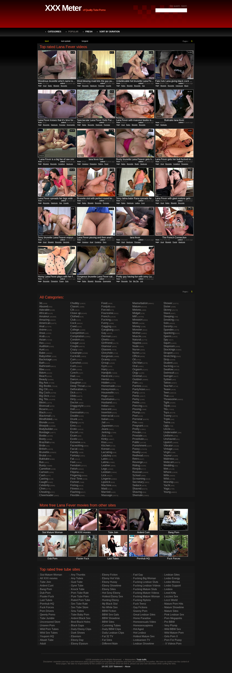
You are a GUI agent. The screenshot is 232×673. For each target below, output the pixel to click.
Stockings (169, 349)
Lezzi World (171, 600)
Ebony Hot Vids (111, 578)
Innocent (106, 409)
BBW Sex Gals (110, 614)
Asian (42, 339)
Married (105, 491)
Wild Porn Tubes (49, 629)
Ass (143, 86)
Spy (166, 339)
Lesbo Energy (172, 578)
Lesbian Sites (172, 574)
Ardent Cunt (46, 585)
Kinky (104, 438)
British (43, 448)
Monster (137, 329)
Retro (135, 458)
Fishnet (74, 481)
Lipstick (105, 481)
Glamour (106, 346)
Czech (74, 372)
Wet (166, 468)
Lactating (106, 452)
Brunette (64, 86)
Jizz (103, 435)
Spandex (169, 329)
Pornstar (101, 86)
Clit (72, 309)
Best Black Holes (80, 621)
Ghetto (105, 339)
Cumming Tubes (111, 625)
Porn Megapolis (173, 618)
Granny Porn (140, 611)
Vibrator (168, 445)
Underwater (170, 432)
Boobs (43, 435)
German (106, 336)
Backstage (45, 359)
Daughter (75, 382)
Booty (42, 438)
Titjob (167, 405)
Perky (135, 399)
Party (135, 392)
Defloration (76, 389)
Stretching (169, 356)
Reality (136, 452)
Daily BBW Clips (111, 629)
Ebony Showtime (111, 585)
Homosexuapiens (143, 625)
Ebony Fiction (110, 574)
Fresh (88, 31)
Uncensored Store (50, 621)
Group (105, 362)
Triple (167, 419)
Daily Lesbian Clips (113, 632)
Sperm (167, 336)
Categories (54, 31)
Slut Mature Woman (51, 574)
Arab (42, 336)
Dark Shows (78, 632)
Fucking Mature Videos (146, 592)
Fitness (74, 488)
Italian (104, 419)
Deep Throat (77, 385)
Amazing (44, 319)
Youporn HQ (47, 636)
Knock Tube (77, 589)
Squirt (167, 342)
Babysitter (45, 356)
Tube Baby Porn (80, 614)
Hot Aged (138, 629)
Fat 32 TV (107, 636)
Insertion (106, 412)
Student (168, 362)
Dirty (73, 399)
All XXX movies (48, 578)
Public (136, 442)
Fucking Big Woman (144, 578)
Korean (105, 448)
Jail (103, 422)
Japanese (107, 425)
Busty (137, 164)
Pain (135, 382)
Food (106, 164)
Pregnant (137, 425)
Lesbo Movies (172, 582)
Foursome (107, 313)
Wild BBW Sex (172, 629)
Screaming (138, 478)
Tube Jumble (47, 618)
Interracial (179, 86)
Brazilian (44, 442)
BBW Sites (108, 621)
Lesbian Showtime (143, 643)
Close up (75, 313)
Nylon (135, 352)
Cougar (74, 342)
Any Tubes (77, 578)
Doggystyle (71, 125)
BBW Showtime (111, 618)
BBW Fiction (109, 611)
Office (136, 356)
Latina (137, 203)
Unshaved (169, 438)
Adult (43, 643)
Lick (141, 281)
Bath (42, 362)
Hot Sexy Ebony (111, 592)
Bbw (41, 369)
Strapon (168, 352)
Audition (44, 346)
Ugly (166, 425)
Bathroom (45, 366)
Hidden (105, 382)
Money (136, 326)
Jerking (105, 432)
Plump (136, 412)
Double (74, 415)
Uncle (167, 428)
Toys (166, 412)
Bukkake (164, 125)
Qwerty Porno (47, 614)
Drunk (73, 419)
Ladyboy (106, 455)
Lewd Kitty (170, 592)
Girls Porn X (171, 636)
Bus (41, 462)
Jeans (104, 428)
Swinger (168, 376)
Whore (167, 472)
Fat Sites (107, 640)
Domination (76, 412)
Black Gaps (77, 625)
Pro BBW (169, 621)
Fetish (73, 468)
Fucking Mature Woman (146, 596)
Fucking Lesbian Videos (146, 585)
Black (186, 86)
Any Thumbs (78, 574)
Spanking (169, 332)
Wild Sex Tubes (49, 632)
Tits (166, 409)
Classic (74, 306)
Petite (135, 402)
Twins (167, 422)
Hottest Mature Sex (144, 636)
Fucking (106, 319)
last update (66, 41)
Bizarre (43, 409)
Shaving (137, 491)
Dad (72, 376)
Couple (108, 86)
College (74, 329)
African (43, 313)
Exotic (74, 438)
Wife (166, 475)
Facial (175, 242)
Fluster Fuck (47, 596)
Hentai (105, 379)
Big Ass (43, 382)
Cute (73, 369)
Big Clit (43, 389)
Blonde (43, 422)
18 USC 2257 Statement (112, 666)
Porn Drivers (47, 611)
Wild (166, 478)
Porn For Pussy (173, 640)
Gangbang (107, 329)
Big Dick (44, 395)
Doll (72, 409)
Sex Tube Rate (79, 603)
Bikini (42, 402)
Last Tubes (46, 600)
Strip (166, 359)
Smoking (169, 319)
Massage (106, 495)
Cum (73, 359)
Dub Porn (45, 592)
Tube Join (45, 582)
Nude (135, 346)
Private (136, 432)
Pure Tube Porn (80, 596)
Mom (135, 323)
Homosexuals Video (144, 621)
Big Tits (136, 281)
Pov (134, 422)
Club (73, 319)
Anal (44, 86)
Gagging (106, 326)
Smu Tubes (77, 611)
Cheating (44, 491)
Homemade (108, 385)
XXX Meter (63, 7)
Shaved (136, 488)
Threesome (170, 399)
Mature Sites (171, 611)
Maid (104, 488)
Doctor (74, 402)
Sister (167, 306)
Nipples (136, 342)
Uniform (168, 435)
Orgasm (137, 369)
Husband (106, 402)
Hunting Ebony (110, 600)
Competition (77, 332)
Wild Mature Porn (174, 632)
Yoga (166, 488)
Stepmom (169, 346)
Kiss (104, 442)
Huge (104, 395)
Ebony (74, 422)
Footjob (105, 306)
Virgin (167, 452)
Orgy (135, 372)
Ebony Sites (109, 589)
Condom (75, 339)
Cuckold (75, 356)
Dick (73, 392)
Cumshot (61, 164)
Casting (43, 478)
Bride (42, 445)
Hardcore (93, 86)
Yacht (167, 485)
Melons (136, 309)
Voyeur (168, 455)
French (105, 316)
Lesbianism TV (141, 640)
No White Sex (110, 607)
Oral (134, 366)
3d (40, 303)
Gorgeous (107, 356)
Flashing (75, 491)
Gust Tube (77, 582)
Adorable (44, 309)
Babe (50, 86)
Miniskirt (137, 319)
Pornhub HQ (47, 603)
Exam (73, 435)
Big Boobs (45, 385)
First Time (76, 478)
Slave (167, 313)
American (44, 323)
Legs (104, 468)
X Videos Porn (173, 643)
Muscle (136, 336)
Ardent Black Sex (80, 618)
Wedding (169, 465)
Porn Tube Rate (80, 592)
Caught (43, 481)
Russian (137, 472)
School (136, 475)
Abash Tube (47, 640)
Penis (135, 395)
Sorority (168, 326)
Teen (104, 242)
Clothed (74, 316)
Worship (168, 481)
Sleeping (169, 316)
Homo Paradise (142, 618)
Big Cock (44, 392)
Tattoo (167, 382)
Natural (136, 339)
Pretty (136, 428)
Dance (74, 379)
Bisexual (44, 405)
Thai (166, 395)
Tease (167, 389)
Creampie (76, 352)
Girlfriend (106, 342)
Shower (168, 303)
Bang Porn (46, 589)
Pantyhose (138, 389)
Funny (105, 323)
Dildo (73, 395)
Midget (136, 313)
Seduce (136, 485)
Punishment (139, 445)
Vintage (168, 448)
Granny (105, 359)
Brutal (42, 455)
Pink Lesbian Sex (174, 614)
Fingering (93, 164)
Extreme (75, 442)
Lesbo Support (172, 585)
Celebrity (44, 485)
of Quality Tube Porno (94, 10)
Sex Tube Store (79, 607)
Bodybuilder (46, 428)
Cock (73, 323)
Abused (43, 306)
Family (74, 452)
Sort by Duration (109, 31)
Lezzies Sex (171, 596)
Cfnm (42, 488)
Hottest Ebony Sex (112, 596)
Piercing (137, 405)
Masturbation (140, 303)
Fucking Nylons (142, 600)
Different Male (110, 643)
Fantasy (75, 455)
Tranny (168, 415)
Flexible (74, 495)
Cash (42, 475)
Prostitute (138, 438)
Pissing (136, 409)
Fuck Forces (47, 607)
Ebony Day (77, 640)
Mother (136, 332)
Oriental (137, 376)
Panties (136, 385)
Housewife (107, 392)
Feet (72, 462)
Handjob (66, 242)
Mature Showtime (174, 607)
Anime (43, 329)
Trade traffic (142, 659)
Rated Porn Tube (80, 600)
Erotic (73, 428)
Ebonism (76, 636)
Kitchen (105, 445)
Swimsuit (169, 372)
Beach (43, 376)
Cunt (143, 203)
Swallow (168, 369)
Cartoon (43, 472)
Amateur (85, 164)
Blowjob (56, 86)
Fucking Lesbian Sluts (145, 582)
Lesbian (105, 472)
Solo (66, 281)
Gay (103, 332)
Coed (73, 326)
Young (167, 491)
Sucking (168, 366)
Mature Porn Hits (173, 603)
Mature (136, 306)
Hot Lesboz (139, 632)
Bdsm (42, 372)
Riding (136, 465)
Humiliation (107, 399)
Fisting (100, 164)
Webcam (169, 462)
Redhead (137, 455)
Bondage (44, 432)
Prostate (137, 435)
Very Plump (170, 625)
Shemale (137, 495)
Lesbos (168, 589)
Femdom (75, 465)
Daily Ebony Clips (81, 629)
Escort (74, 432)
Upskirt (168, 442)
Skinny (168, 309)
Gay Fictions (140, 607)
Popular (73, 31)
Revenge (137, 462)
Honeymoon (108, 389)
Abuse (127, 666)
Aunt (42, 349)
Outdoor (137, 379)
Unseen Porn (47, 625)
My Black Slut (109, 603)
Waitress (169, 458)
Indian (104, 405)
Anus (42, 332)
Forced (105, 309)
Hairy (104, 369)
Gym (104, 366)
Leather (105, 465)
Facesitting (76, 445)
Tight (166, 402)
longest (85, 41)
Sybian (168, 379)
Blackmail (45, 415)
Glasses (106, 349)
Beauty (43, 379)
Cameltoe (44, 468)
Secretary (138, 481)
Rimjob (136, 468)
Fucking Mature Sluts (145, 589)
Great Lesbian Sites (144, 614)
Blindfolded (45, 419)
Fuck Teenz (139, 603)
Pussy (61, 281)
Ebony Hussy (109, 582)
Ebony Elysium (79, 643)
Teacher (168, 385)
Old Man (137, 362)
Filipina (74, 472)
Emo (73, 425)
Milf (134, 316)
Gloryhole (107, 352)
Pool (135, 415)
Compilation (77, 336)
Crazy (73, 349)
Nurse (136, 349)
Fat (130, 281)
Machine (106, 485)
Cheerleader (46, 495)
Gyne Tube (77, 585)
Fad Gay (138, 574)
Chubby (74, 303)
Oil (134, 359)
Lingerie (106, 478)
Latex (104, 458)
